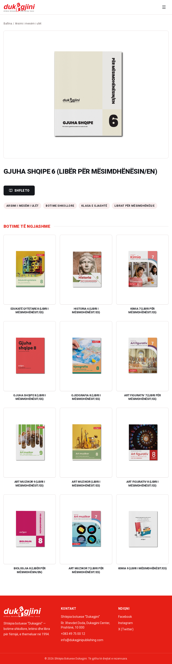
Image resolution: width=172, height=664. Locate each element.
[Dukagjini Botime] (19, 7)
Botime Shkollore (60, 205)
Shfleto (21, 190)
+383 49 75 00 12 (73, 634)
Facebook (125, 616)
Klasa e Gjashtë (94, 205)
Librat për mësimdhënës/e (134, 205)
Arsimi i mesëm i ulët (28, 23)
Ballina (8, 23)
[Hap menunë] (163, 7)
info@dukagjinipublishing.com (82, 640)
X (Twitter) (125, 629)
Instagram (125, 623)
